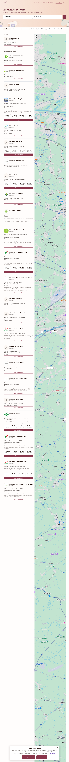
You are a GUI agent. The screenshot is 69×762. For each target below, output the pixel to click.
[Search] (64, 17)
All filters (7, 28)
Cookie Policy (52, 753)
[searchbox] (18, 17)
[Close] (57, 747)
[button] (38, 447)
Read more (23, 112)
